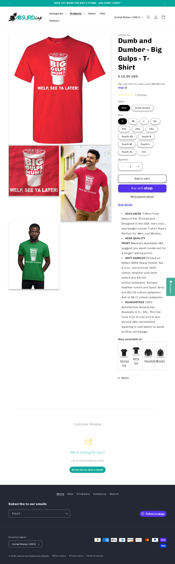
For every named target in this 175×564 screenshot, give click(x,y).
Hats (70, 494)
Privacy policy (76, 556)
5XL (146, 152)
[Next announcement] (165, 3)
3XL (137, 128)
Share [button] (125, 378)
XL (155, 121)
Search (114, 494)
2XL (124, 128)
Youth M (127, 144)
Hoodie (161, 361)
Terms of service (95, 556)
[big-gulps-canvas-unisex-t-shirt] (124, 356)
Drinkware (83, 494)
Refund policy (59, 556)
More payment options (142, 196)
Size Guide (125, 204)
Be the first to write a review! (87, 469)
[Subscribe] (66, 514)
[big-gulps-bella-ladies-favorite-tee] (136, 354)
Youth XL (127, 151)
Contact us (99, 494)
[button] (58, 13)
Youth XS (127, 136)
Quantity (123, 159)
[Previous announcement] (10, 3)
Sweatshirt (151, 361)
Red (124, 107)
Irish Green (142, 107)
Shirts (60, 494)
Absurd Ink (23, 556)
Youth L (145, 144)
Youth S (146, 136)
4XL (151, 128)
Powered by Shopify (39, 556)
